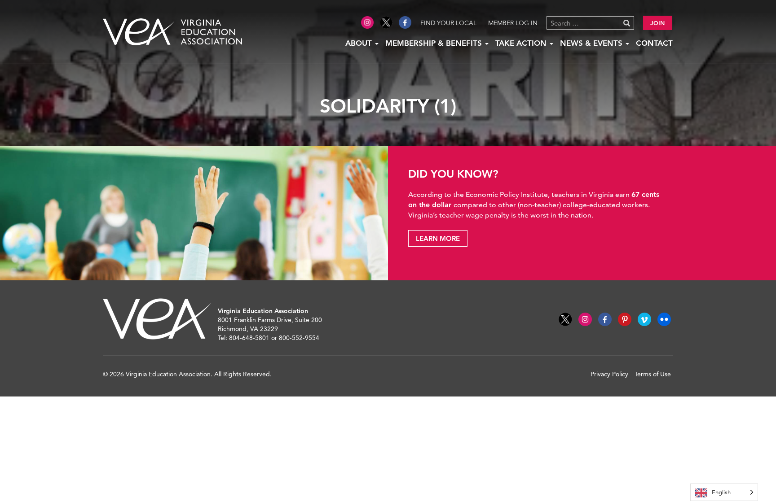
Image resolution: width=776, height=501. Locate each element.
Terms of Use (653, 374)
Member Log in (513, 23)
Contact (654, 43)
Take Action (522, 43)
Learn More (438, 238)
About (359, 43)
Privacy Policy (609, 374)
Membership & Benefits (434, 43)
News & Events (592, 43)
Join (657, 22)
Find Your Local (448, 23)
